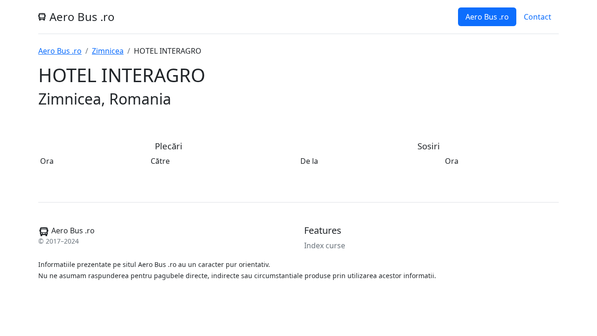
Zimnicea (108, 51)
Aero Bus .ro (487, 17)
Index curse (324, 245)
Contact (537, 17)
